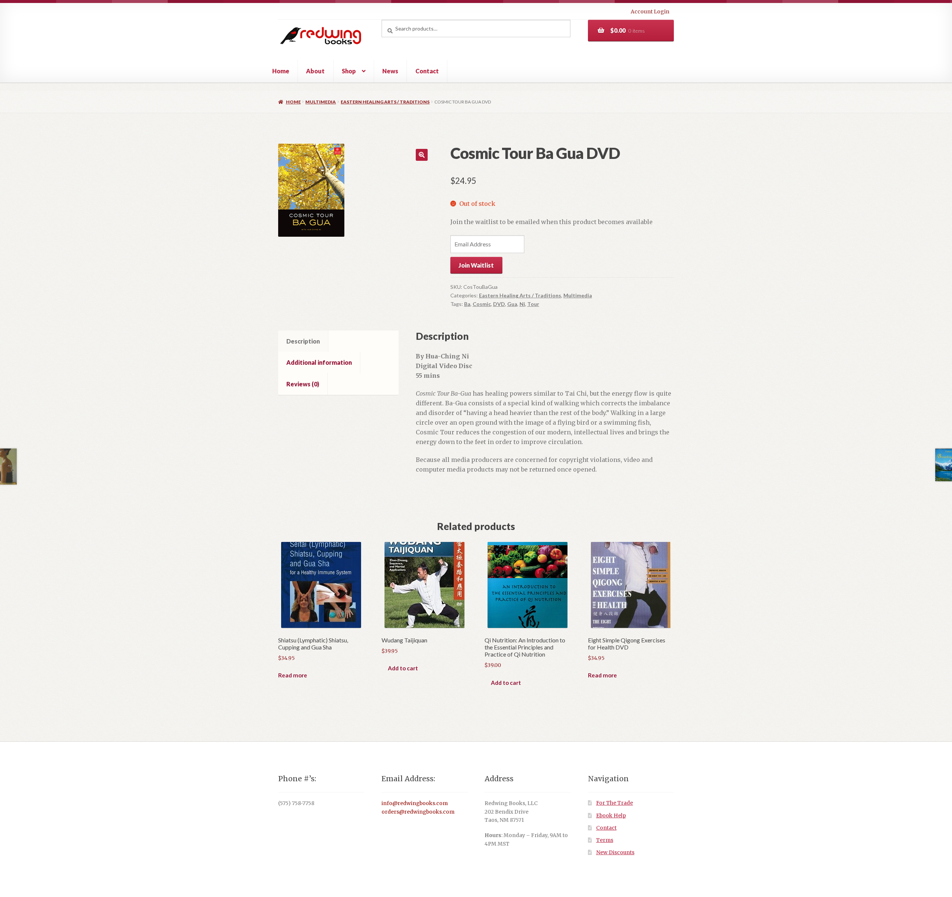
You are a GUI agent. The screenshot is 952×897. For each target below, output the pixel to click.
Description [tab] (303, 341)
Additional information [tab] (319, 362)
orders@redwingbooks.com (418, 812)
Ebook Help (611, 816)
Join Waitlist (476, 265)
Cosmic (482, 304)
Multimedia (320, 102)
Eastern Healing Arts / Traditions (385, 102)
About (315, 70)
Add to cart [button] (403, 668)
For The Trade (614, 803)
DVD (499, 304)
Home (280, 70)
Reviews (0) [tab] (302, 383)
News (390, 70)
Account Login (650, 11)
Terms (604, 840)
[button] (422, 155)
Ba (467, 304)
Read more (292, 675)
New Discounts (615, 852)
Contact (427, 70)
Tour (533, 304)
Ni (522, 304)
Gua (512, 304)
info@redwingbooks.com (415, 803)
